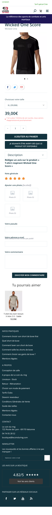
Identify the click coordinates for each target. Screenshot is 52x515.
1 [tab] (24, 78)
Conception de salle (11, 370)
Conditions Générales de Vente (16, 401)
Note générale (11, 173)
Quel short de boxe (10, 341)
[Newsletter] (47, 458)
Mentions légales (9, 358)
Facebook (7, 87)
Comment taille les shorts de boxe (17, 349)
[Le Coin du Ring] (17, 10)
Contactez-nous (9, 415)
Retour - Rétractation (11, 384)
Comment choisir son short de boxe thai (20, 336)
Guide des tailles (9, 406)
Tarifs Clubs (7, 392)
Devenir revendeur (10, 397)
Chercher (35, 11)
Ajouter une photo (18, 185)
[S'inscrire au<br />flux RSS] (31, 498)
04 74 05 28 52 (8, 433)
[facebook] (6, 498)
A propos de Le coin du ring (14, 375)
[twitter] (14, 498)
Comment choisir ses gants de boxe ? (18, 354)
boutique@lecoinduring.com (15, 437)
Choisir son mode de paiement (16, 388)
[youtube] (23, 498)
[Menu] (47, 11)
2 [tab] (27, 78)
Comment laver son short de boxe (17, 345)
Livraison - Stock (9, 379)
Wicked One (11, 28)
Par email (21, 87)
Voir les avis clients (26, 481)
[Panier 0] (40, 11)
